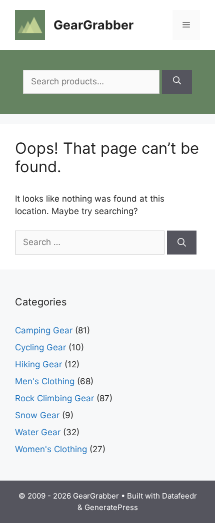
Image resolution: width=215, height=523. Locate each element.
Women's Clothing (51, 449)
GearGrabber (94, 24)
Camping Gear (43, 330)
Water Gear (37, 432)
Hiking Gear (38, 364)
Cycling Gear (40, 347)
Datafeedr (179, 496)
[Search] (177, 82)
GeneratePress (111, 507)
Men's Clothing (44, 381)
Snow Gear (37, 415)
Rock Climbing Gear (54, 398)
